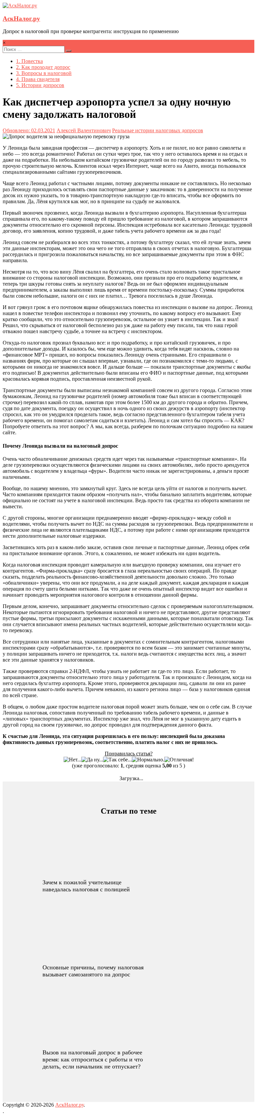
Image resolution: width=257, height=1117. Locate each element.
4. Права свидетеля (38, 79)
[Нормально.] (148, 760)
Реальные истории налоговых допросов (157, 130)
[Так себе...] (117, 760)
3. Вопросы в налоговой (44, 73)
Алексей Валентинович (84, 130)
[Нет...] (72, 760)
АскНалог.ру (21, 18)
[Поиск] (68, 51)
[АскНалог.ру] (20, 5)
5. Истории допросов (40, 85)
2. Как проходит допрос (43, 67)
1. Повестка (29, 61)
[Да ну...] (92, 760)
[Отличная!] (179, 760)
